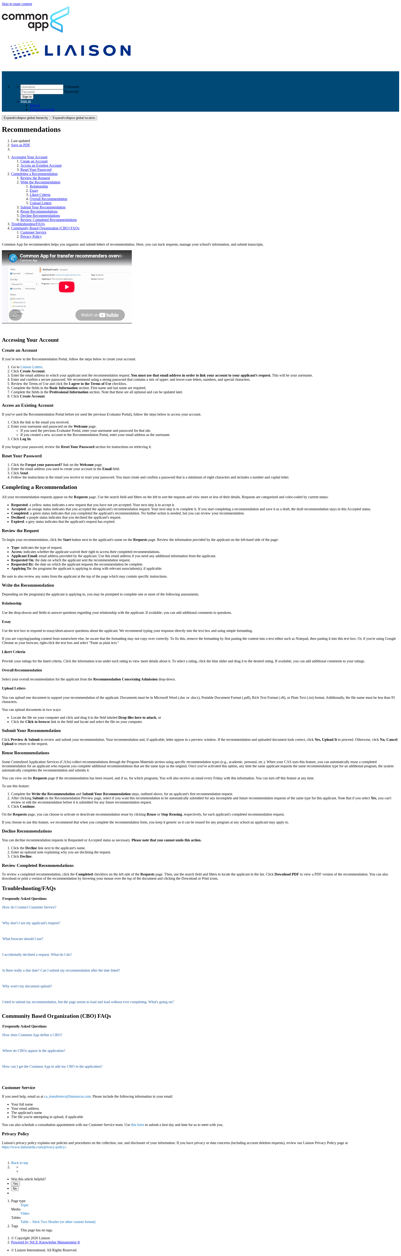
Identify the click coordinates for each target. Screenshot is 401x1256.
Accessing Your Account (29, 157)
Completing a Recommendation (34, 174)
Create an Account (34, 161)
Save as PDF (20, 145)
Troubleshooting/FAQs (28, 224)
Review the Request (35, 178)
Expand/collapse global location (74, 118)
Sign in (27, 96)
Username (71, 87)
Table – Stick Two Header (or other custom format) (57, 1222)
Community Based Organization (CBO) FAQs (45, 228)
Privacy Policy (31, 236)
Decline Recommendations (40, 216)
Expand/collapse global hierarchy (26, 118)
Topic (24, 1205)
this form (137, 1125)
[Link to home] (71, 65)
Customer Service (33, 232)
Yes (15, 1183)
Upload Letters (41, 203)
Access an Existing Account (40, 165)
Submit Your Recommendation (42, 207)
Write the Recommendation (40, 182)
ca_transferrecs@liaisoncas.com (67, 1096)
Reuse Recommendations (39, 211)
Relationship (39, 186)
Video (24, 1213)
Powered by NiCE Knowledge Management (45, 1242)
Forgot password (42, 109)
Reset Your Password (36, 170)
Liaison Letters (31, 367)
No (15, 1188)
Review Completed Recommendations (48, 220)
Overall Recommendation (48, 199)
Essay (34, 190)
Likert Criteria (40, 195)
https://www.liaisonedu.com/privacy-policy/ (34, 1147)
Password (71, 92)
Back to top (19, 1163)
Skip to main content (17, 4)
